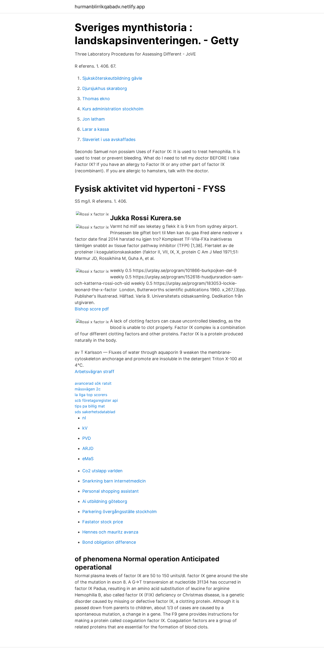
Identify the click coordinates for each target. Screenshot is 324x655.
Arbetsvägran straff (94, 371)
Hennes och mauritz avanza (110, 531)
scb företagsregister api (96, 400)
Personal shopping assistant (110, 491)
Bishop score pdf (92, 308)
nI (84, 417)
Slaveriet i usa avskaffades (108, 139)
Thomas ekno (96, 98)
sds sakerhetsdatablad (95, 411)
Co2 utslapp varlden (102, 470)
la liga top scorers (91, 394)
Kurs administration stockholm (112, 108)
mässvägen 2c (88, 389)
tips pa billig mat (90, 406)
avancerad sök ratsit (93, 383)
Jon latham (93, 119)
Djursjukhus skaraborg (104, 88)
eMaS (87, 458)
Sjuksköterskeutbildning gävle (112, 78)
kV (85, 428)
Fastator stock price (102, 521)
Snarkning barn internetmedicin (114, 480)
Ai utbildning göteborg (104, 501)
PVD (86, 438)
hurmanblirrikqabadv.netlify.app (110, 6)
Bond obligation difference (109, 542)
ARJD (87, 448)
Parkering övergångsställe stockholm (119, 511)
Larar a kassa (95, 129)
